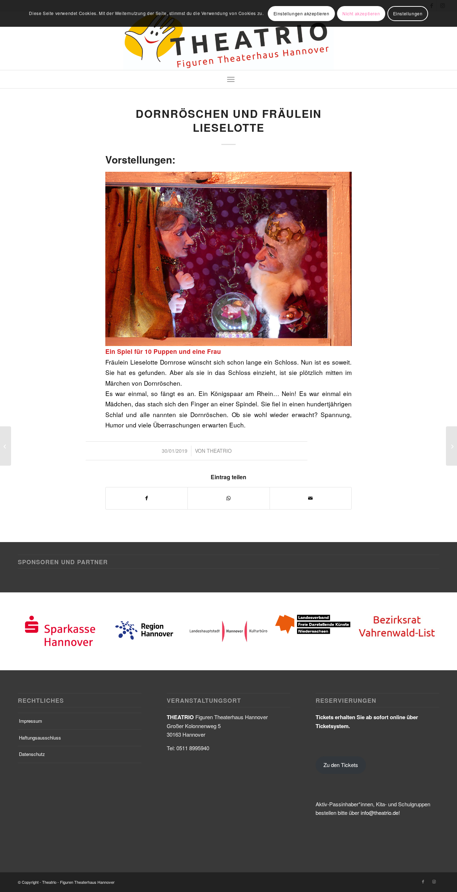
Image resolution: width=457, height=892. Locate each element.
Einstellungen (408, 13)
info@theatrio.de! (380, 812)
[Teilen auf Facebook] (146, 498)
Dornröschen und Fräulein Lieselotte (229, 120)
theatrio (219, 450)
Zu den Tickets (340, 764)
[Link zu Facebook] (423, 881)
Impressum (30, 720)
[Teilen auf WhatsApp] (228, 498)
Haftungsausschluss (40, 737)
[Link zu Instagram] (433, 881)
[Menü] (231, 79)
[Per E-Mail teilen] (310, 498)
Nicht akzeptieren (361, 13)
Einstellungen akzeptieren (301, 13)
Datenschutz (32, 754)
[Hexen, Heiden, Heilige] (5, 446)
